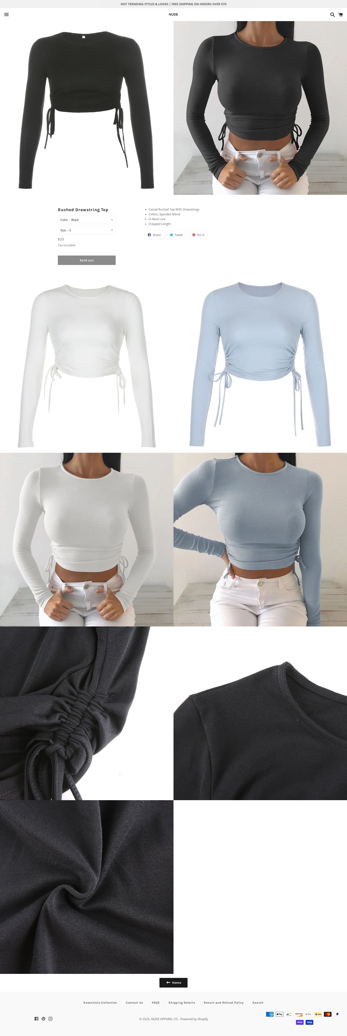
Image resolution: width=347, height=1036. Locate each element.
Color (64, 220)
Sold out (87, 260)
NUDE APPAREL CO (165, 1019)
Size (63, 230)
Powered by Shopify (194, 1019)
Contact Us (134, 1002)
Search (257, 1002)
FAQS (156, 1002)
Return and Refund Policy (224, 1002)
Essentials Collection (100, 1002)
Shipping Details (181, 1002)
